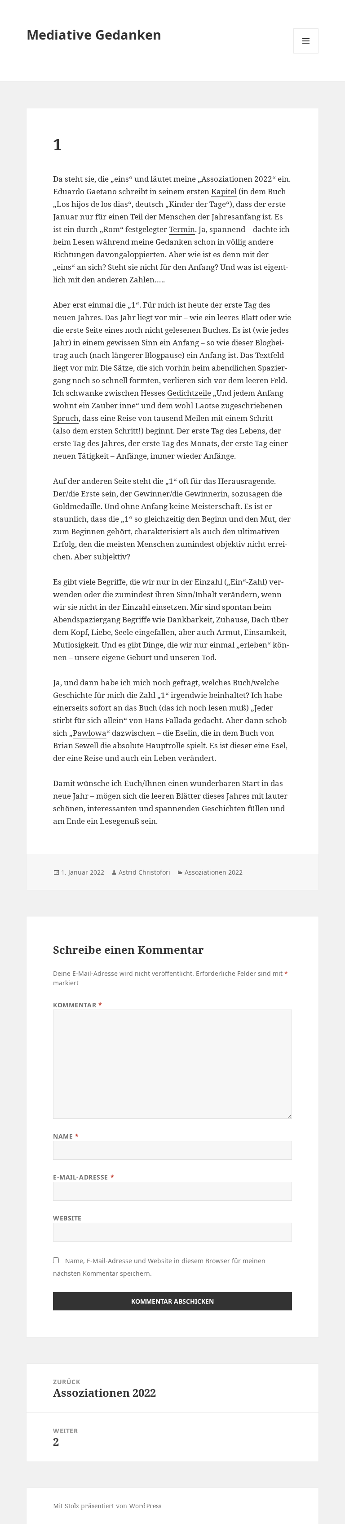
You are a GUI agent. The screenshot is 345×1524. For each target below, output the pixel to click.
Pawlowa (89, 733)
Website (67, 1218)
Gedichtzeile (189, 393)
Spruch (66, 418)
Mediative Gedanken (94, 34)
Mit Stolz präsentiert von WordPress (107, 1506)
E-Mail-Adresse (83, 1177)
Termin (182, 229)
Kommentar (77, 1005)
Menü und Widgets (306, 53)
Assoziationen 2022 (214, 872)
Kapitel (224, 191)
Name (66, 1136)
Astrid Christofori (144, 872)
